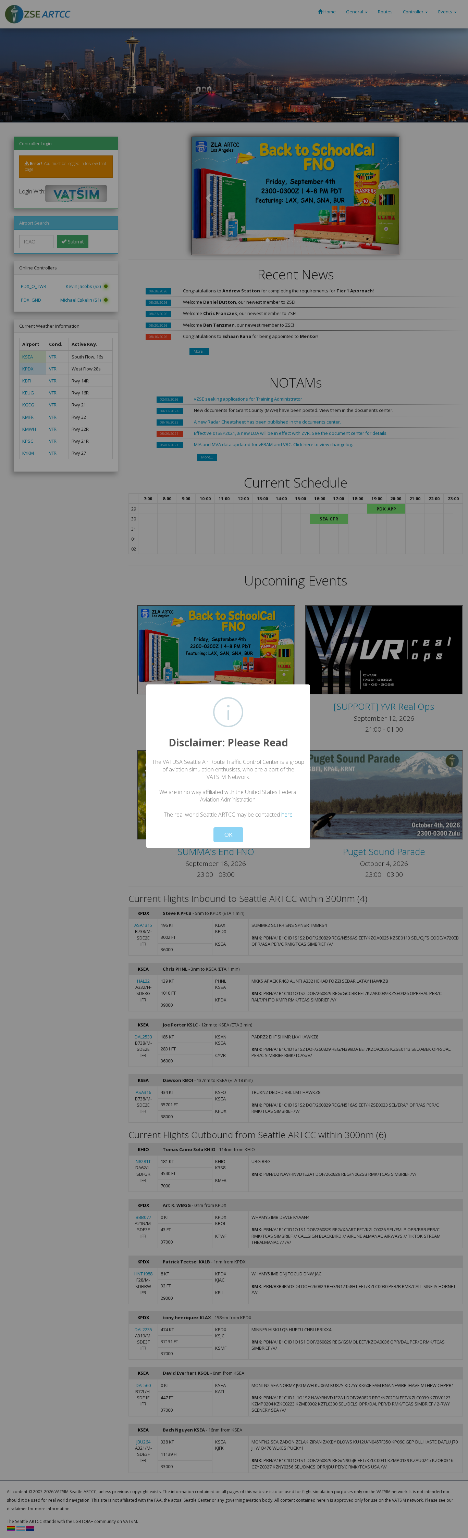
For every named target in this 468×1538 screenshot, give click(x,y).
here (287, 814)
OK (228, 835)
